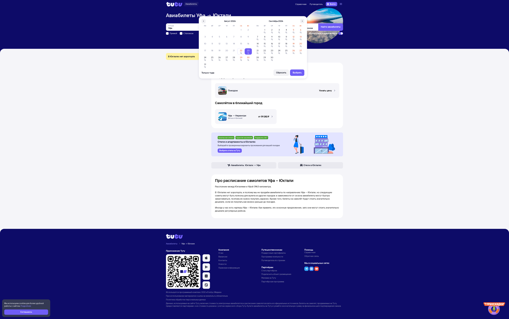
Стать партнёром (269, 270)
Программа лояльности (272, 256)
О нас (220, 253)
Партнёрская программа (272, 281)
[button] (277, 90)
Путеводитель (316, 4)
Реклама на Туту (268, 278)
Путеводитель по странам (273, 260)
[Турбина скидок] (494, 309)
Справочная (300, 4)
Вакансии (222, 256)
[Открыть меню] (341, 4)
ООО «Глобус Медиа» (211, 292)
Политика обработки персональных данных (186, 299)
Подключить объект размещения (276, 274)
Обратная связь (311, 256)
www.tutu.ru (211, 296)
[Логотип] (174, 4)
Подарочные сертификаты (273, 253)
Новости (222, 264)
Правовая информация (229, 267)
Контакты (222, 260)
